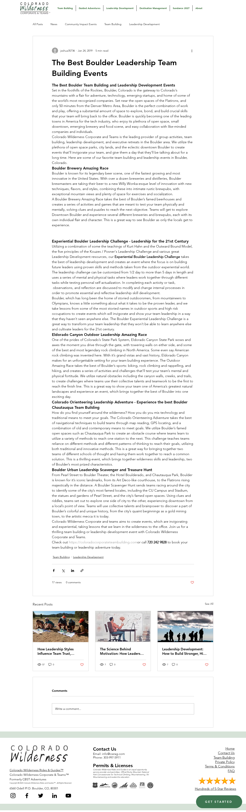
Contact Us (226, 753)
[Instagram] (13, 795)
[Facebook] (26, 795)
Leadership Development (144, 24)
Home (230, 748)
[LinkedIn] (54, 795)
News (54, 24)
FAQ (231, 771)
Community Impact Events (81, 24)
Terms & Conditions (220, 766)
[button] (65, 8)
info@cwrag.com (113, 754)
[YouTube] (68, 795)
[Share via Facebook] (54, 570)
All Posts (38, 24)
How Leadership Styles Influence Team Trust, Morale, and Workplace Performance (56, 651)
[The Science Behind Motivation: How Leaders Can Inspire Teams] (123, 626)
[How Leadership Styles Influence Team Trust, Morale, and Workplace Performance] (60, 626)
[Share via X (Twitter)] (63, 570)
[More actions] (191, 50)
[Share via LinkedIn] (72, 570)
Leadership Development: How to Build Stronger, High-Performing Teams (185, 651)
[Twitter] (40, 795)
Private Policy (224, 762)
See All (209, 604)
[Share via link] (82, 570)
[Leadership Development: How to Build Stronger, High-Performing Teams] (185, 626)
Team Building (112, 24)
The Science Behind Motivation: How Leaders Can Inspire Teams (120, 651)
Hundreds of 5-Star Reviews (215, 789)
